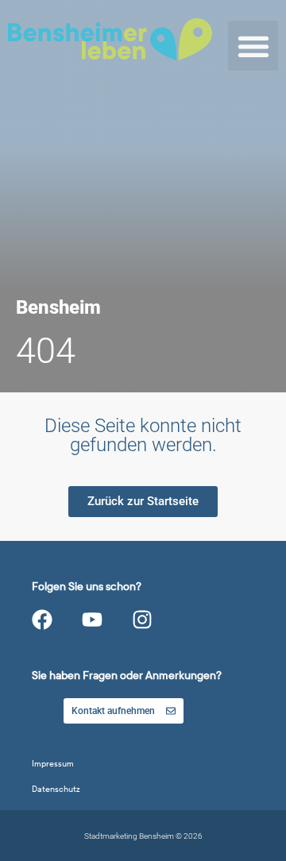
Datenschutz (56, 789)
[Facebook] (42, 619)
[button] (253, 46)
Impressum (53, 764)
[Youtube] (92, 619)
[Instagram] (142, 619)
